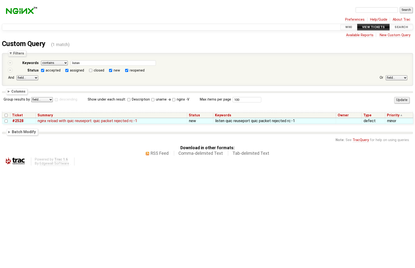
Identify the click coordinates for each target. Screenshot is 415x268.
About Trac (401, 20)
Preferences (355, 20)
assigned (77, 70)
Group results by (17, 99)
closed (99, 70)
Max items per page (215, 99)
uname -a (163, 99)
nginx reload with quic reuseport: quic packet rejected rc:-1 (87, 121)
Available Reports (359, 35)
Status (33, 70)
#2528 (18, 121)
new (117, 70)
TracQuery (361, 140)
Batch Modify (24, 132)
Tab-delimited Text (250, 153)
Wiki (348, 27)
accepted (53, 70)
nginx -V (182, 99)
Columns (18, 91)
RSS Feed (160, 153)
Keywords (30, 63)
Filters (18, 53)
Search (401, 27)
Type (367, 115)
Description (140, 99)
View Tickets (373, 27)
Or (381, 78)
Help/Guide (378, 20)
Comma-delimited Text (200, 153)
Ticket (17, 115)
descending (68, 99)
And (11, 78)
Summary (45, 115)
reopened (137, 70)
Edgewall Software (54, 163)
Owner (343, 115)
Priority (393, 115)
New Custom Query (395, 35)
